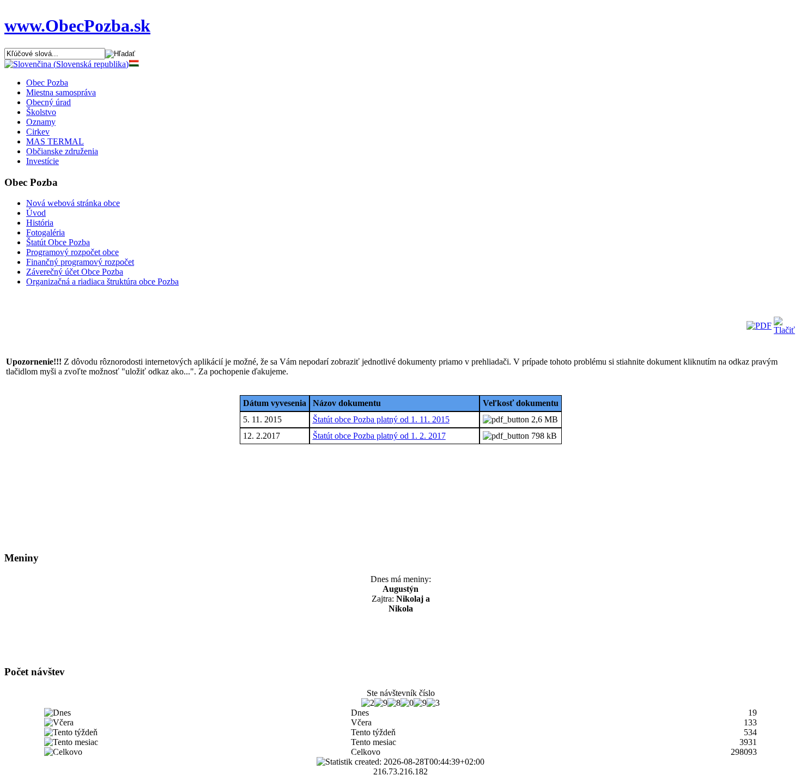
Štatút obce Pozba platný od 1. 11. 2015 (381, 419)
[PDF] (759, 325)
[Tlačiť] (784, 330)
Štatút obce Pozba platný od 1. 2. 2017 (379, 435)
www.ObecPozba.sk (77, 25)
